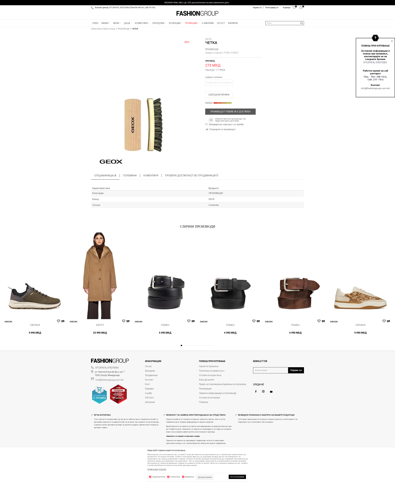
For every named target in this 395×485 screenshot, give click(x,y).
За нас (148, 366)
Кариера (149, 388)
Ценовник (150, 402)
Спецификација (105, 175)
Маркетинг (189, 477)
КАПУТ (100, 325)
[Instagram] (263, 391)
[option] (197, 2)
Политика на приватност (212, 371)
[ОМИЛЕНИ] (294, 8)
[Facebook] (255, 391)
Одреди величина (218, 94)
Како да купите (206, 379)
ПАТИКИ (35, 325)
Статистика (175, 477)
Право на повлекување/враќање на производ (222, 384)
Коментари (150, 175)
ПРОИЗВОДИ (124, 29)
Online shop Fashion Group (103, 29)
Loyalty (148, 393)
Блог (147, 384)
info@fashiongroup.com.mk (375, 88)
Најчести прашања (208, 366)
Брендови (150, 371)
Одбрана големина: (214, 77)
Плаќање (203, 402)
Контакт (149, 379)
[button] (284, 23)
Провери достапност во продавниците (191, 175)
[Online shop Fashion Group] (197, 13)
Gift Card (149, 397)
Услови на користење (210, 375)
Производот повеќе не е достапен (230, 111)
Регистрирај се (271, 7)
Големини (130, 175)
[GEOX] (111, 162)
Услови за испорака (209, 397)
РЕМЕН (165, 325)
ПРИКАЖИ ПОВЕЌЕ (156, 470)
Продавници (151, 375)
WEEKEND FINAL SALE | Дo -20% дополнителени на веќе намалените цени (196, 3)
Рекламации (205, 388)
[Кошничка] (301, 8)
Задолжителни (158, 477)
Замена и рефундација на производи (217, 393)
